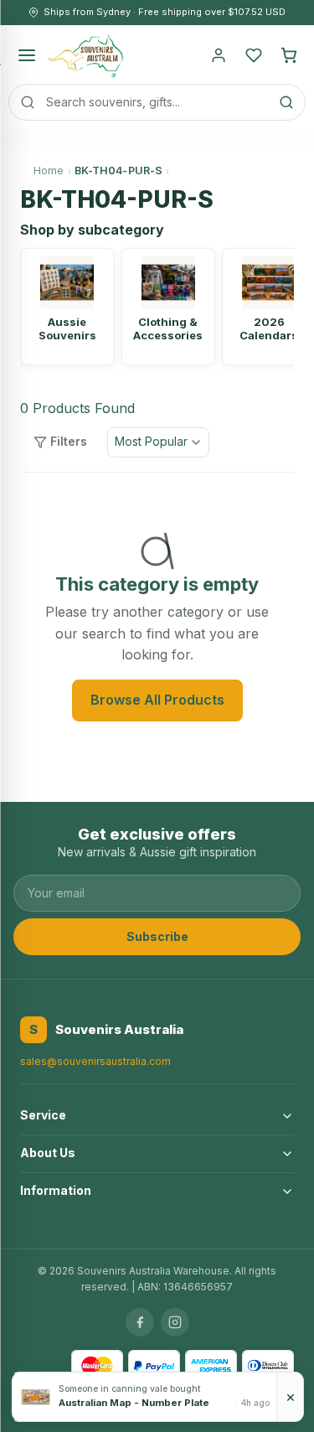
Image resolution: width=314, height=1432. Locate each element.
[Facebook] (140, 1322)
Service (43, 1115)
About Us (47, 1152)
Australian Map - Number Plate (134, 1403)
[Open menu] (26, 55)
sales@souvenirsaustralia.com (95, 1061)
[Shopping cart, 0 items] (289, 55)
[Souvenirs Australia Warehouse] (85, 55)
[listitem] (67, 306)
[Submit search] (286, 102)
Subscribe (157, 936)
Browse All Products (157, 699)
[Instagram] (175, 1322)
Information (55, 1190)
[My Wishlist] (253, 55)
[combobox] (157, 102)
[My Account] (218, 55)
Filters (68, 441)
